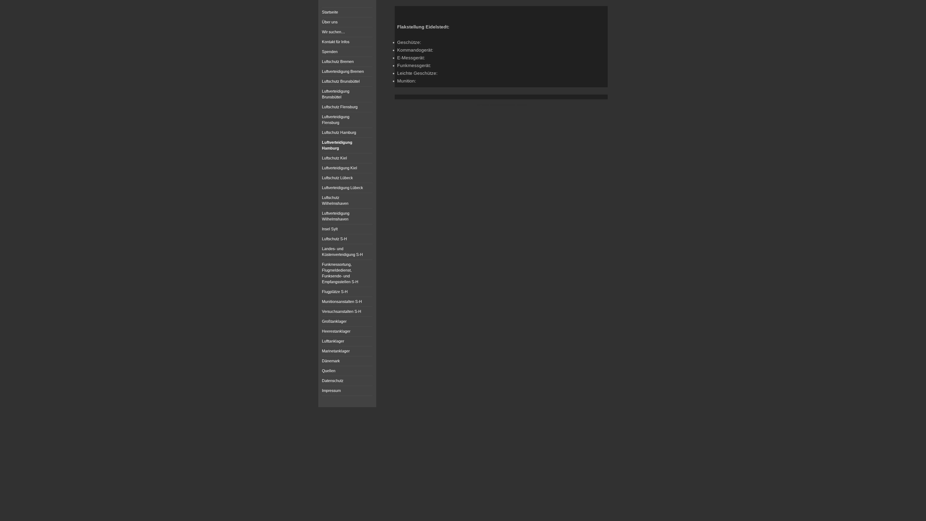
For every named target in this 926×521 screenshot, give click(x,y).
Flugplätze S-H (335, 292)
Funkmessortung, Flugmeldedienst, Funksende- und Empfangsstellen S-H (340, 273)
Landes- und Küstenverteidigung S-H (342, 252)
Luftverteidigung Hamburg (337, 145)
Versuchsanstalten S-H (341, 311)
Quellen (328, 371)
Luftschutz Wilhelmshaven (335, 201)
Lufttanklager (333, 341)
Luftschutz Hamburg (339, 132)
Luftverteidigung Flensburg (335, 120)
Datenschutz (332, 381)
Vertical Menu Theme (510, 104)
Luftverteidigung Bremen (343, 71)
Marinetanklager (336, 351)
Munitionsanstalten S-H (342, 302)
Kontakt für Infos (335, 42)
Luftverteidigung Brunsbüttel (335, 94)
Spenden (330, 52)
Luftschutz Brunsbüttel (341, 81)
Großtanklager (334, 321)
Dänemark (331, 361)
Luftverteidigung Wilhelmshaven (335, 216)
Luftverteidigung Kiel (339, 168)
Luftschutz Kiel (334, 158)
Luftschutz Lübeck (337, 178)
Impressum (331, 391)
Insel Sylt (330, 229)
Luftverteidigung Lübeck (342, 188)
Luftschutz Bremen (338, 62)
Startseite (330, 12)
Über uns (330, 22)
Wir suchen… (333, 32)
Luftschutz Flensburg (340, 107)
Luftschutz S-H (334, 239)
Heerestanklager (336, 331)
